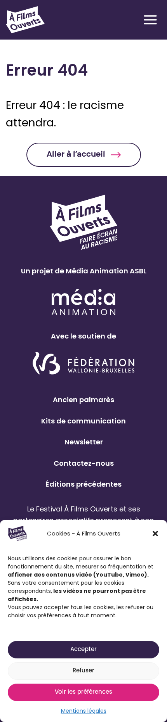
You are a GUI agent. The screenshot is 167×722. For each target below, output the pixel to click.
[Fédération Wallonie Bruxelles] (83, 364)
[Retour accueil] (25, 19)
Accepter (83, 650)
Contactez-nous (84, 463)
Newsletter (83, 442)
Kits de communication (83, 421)
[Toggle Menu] (150, 20)
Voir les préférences (83, 692)
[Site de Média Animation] (83, 301)
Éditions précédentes (83, 484)
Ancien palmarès (83, 399)
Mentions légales (83, 711)
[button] (155, 533)
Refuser (83, 671)
